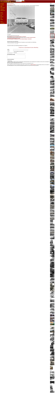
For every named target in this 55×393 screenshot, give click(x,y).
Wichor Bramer (33, 64)
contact (1, 19)
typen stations (2, 7)
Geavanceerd (23, 1)
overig (1, 21)
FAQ (1, 18)
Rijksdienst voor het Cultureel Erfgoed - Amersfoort (17, 36)
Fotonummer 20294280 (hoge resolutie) (13, 38)
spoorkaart (2, 3)
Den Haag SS (11, 3)
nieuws (1, 12)
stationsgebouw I (10, 4)
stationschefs (2, 10)
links (1, 15)
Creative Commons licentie (31, 37)
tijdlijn (1, 6)
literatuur (1, 16)
